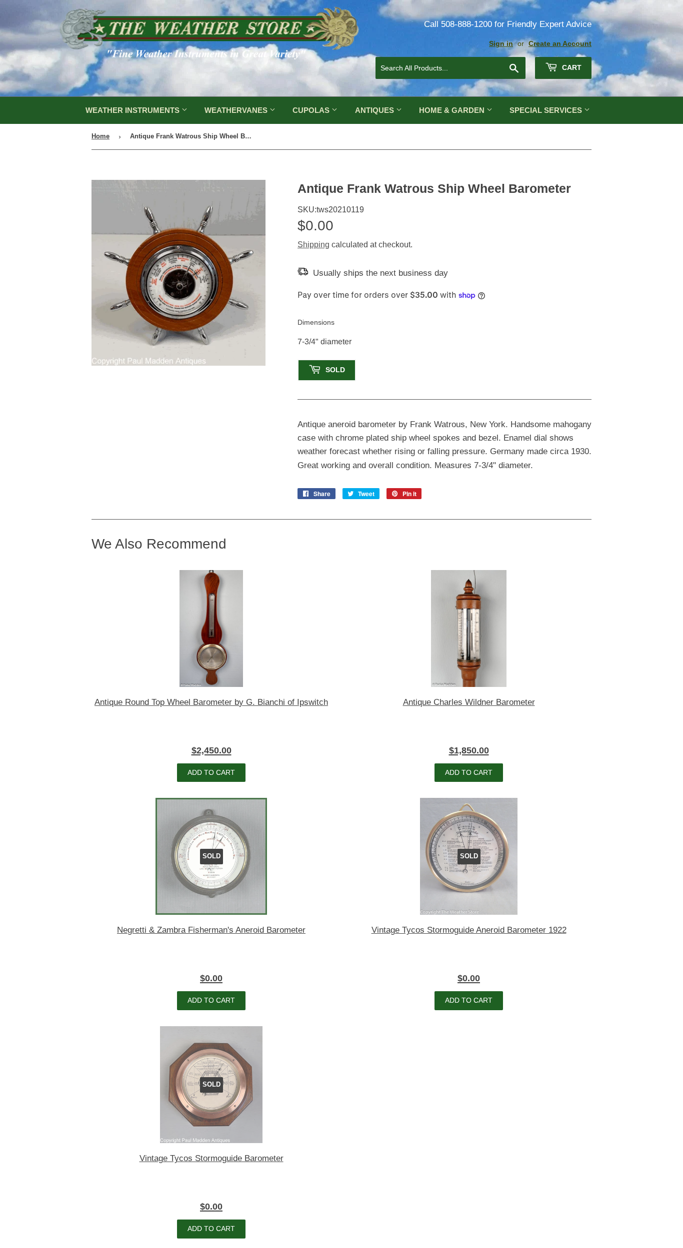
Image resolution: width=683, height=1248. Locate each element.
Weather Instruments (134, 110)
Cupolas (312, 110)
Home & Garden (452, 110)
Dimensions (316, 322)
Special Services (547, 110)
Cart (571, 67)
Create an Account (560, 43)
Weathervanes (237, 110)
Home (101, 136)
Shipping (314, 244)
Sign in (501, 43)
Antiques (375, 110)
